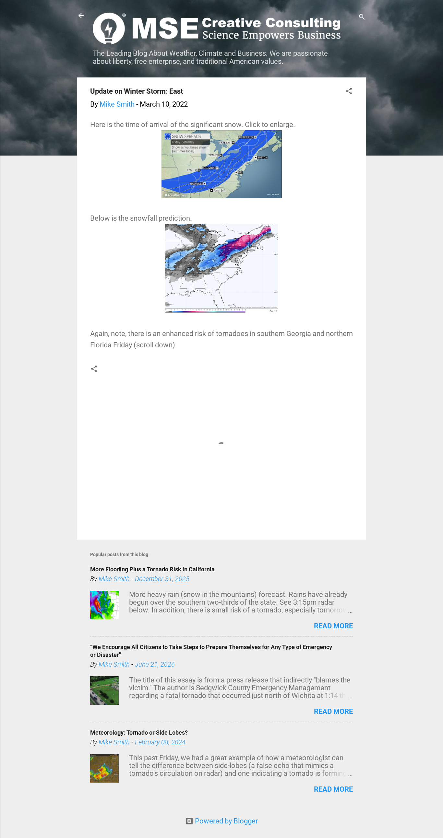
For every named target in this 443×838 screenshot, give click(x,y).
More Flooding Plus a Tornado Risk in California (152, 569)
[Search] (362, 18)
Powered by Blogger (225, 821)
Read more (333, 626)
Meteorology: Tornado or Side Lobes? (139, 732)
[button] (349, 92)
